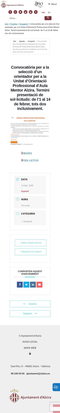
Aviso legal (30, 342)
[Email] (39, 285)
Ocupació (24, 24)
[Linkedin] (33, 285)
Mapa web (30, 348)
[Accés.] (30, 354)
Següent (27, 313)
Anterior (33, 304)
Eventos (13, 24)
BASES (28, 153)
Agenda (22, 41)
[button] (48, 18)
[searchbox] (30, 18)
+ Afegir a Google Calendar (31, 243)
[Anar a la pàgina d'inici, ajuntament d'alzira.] (22, 5)
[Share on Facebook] (20, 285)
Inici (6, 24)
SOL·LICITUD (31, 160)
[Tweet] (26, 285)
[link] (43, 12)
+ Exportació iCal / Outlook (30, 252)
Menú (54, 4)
